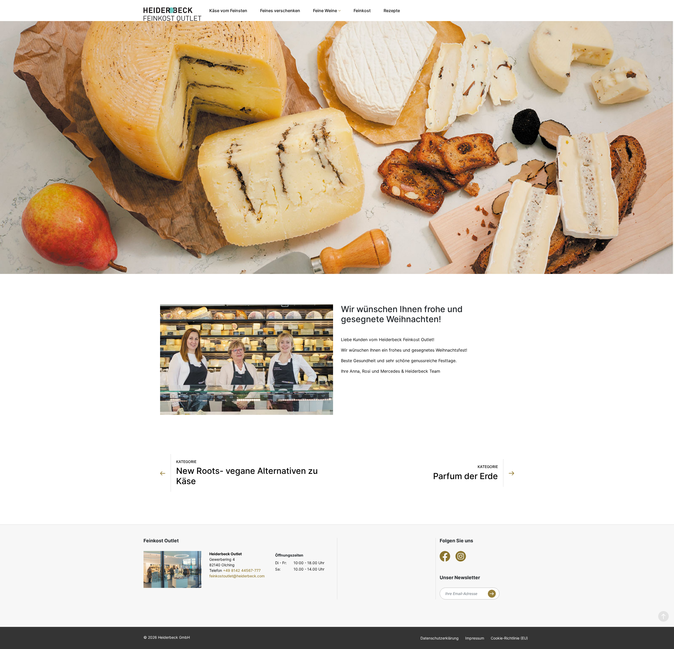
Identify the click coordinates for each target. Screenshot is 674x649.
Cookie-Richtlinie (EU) (509, 638)
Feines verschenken (280, 10)
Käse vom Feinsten (228, 10)
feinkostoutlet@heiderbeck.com (237, 576)
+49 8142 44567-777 (242, 570)
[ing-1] (172, 569)
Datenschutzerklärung (439, 638)
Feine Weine (325, 10)
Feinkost (362, 10)
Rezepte (392, 10)
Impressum (474, 638)
